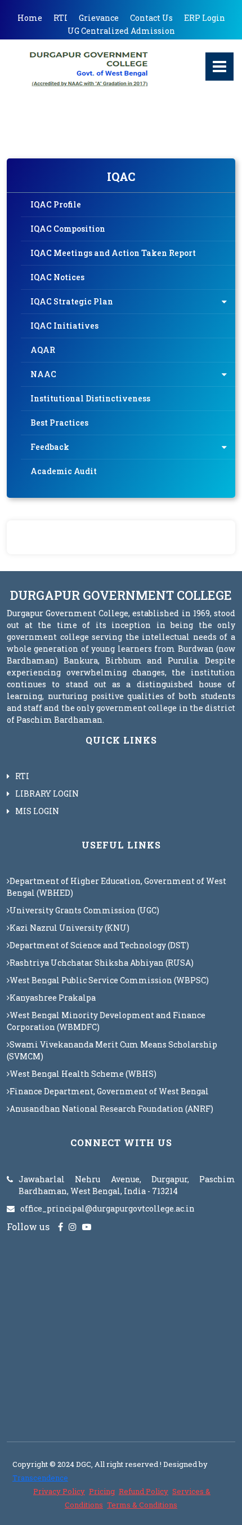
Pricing (102, 1491)
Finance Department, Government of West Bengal (109, 1091)
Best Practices (59, 422)
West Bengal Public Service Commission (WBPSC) (109, 980)
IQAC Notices (57, 277)
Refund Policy (143, 1491)
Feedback (49, 446)
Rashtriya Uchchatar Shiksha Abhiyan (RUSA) (102, 962)
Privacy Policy (59, 1491)
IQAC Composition (67, 228)
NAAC (43, 374)
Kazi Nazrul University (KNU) (69, 927)
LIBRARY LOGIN (47, 793)
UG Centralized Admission (121, 30)
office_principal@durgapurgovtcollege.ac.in (107, 1208)
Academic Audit (63, 471)
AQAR (42, 349)
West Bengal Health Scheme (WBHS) (83, 1073)
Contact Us (151, 17)
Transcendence (40, 1478)
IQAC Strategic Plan (71, 301)
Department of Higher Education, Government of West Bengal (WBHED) (116, 887)
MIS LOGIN (37, 811)
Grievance (99, 17)
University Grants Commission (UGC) (84, 910)
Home (29, 17)
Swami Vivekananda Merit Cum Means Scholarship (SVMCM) (112, 1050)
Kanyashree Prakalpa (53, 997)
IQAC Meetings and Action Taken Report (113, 252)
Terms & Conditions (142, 1505)
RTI (60, 17)
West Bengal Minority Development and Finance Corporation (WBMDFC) (106, 1021)
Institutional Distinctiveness (90, 398)
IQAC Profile (55, 204)
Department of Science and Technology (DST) (99, 945)
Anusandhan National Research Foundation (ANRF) (111, 1108)
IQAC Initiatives (64, 325)
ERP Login (204, 17)
